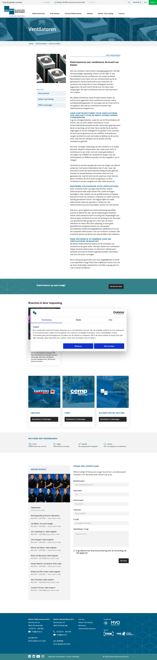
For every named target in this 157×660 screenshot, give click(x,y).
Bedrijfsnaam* (79, 481)
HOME (31, 44)
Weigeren (78, 346)
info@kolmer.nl (37, 632)
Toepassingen (41, 44)
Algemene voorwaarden (56, 657)
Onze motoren (43, 93)
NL (145, 2)
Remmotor (82, 626)
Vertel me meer (116, 286)
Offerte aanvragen (45, 105)
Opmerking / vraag (80, 529)
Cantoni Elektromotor (73, 13)
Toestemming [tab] (46, 320)
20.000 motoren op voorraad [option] (71, 2)
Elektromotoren (38, 13)
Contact (122, 13)
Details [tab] (78, 320)
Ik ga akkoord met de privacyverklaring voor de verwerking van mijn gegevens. (101, 552)
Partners (136, 2)
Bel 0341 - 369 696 (38, 518)
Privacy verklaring (72, 657)
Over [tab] (110, 320)
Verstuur (123, 561)
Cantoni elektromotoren (87, 629)
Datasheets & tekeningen (41, 419)
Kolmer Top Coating (105, 13)
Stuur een (54, 518)
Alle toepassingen (113, 55)
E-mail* (76, 519)
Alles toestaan (109, 346)
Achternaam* (78, 500)
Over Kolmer (55, 13)
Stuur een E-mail (52, 534)
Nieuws (90, 13)
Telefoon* (77, 510)
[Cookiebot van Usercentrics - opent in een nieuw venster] (115, 312)
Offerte (152, 2)
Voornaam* (77, 491)
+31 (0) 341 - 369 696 (35, 629)
